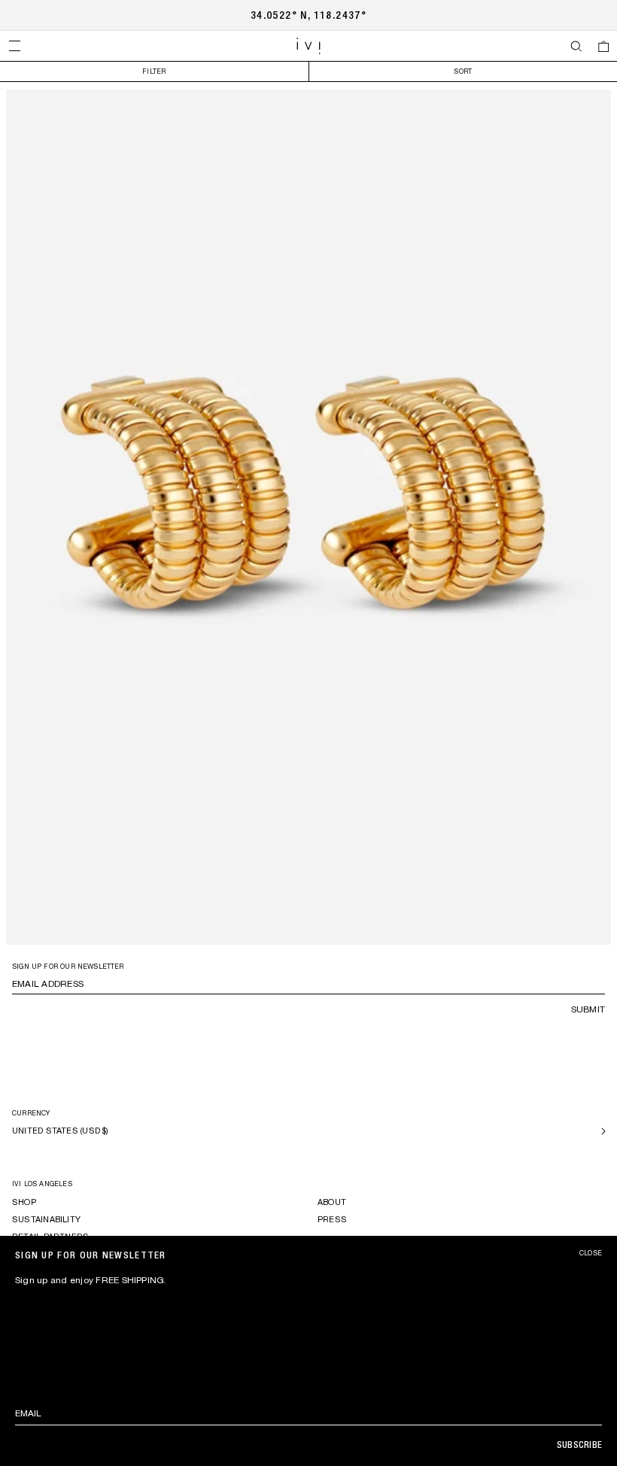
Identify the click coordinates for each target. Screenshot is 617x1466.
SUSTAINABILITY (46, 1219)
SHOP (24, 1201)
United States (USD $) (60, 1130)
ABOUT (332, 1201)
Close (590, 1253)
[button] (14, 45)
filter (154, 71)
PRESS (332, 1219)
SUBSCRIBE (579, 1445)
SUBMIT (588, 1009)
